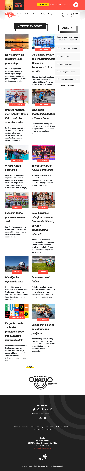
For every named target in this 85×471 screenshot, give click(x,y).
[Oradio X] (71, 16)
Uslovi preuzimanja (41, 466)
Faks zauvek (64, 56)
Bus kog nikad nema (67, 72)
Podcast (58, 14)
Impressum (38, 429)
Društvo (20, 14)
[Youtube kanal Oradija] (77, 14)
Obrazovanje (43, 49)
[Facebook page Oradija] (75, 14)
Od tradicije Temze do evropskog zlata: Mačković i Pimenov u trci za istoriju (43, 63)
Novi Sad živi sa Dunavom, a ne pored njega (14, 59)
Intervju (16, 49)
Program (51, 14)
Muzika (35, 14)
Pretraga (67, 427)
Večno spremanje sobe (69, 80)
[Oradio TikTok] (71, 14)
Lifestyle (43, 14)
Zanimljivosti (17, 318)
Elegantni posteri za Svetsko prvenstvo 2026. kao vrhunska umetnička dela (15, 332)
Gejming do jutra (66, 64)
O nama (48, 429)
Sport (16, 207)
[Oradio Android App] (40, 418)
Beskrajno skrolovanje (68, 49)
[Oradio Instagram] (73, 14)
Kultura (27, 14)
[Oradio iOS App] (45, 418)
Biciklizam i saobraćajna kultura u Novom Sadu (43, 114)
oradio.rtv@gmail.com (42, 448)
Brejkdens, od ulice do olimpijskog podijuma (43, 329)
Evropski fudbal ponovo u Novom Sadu (15, 217)
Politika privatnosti (56, 466)
